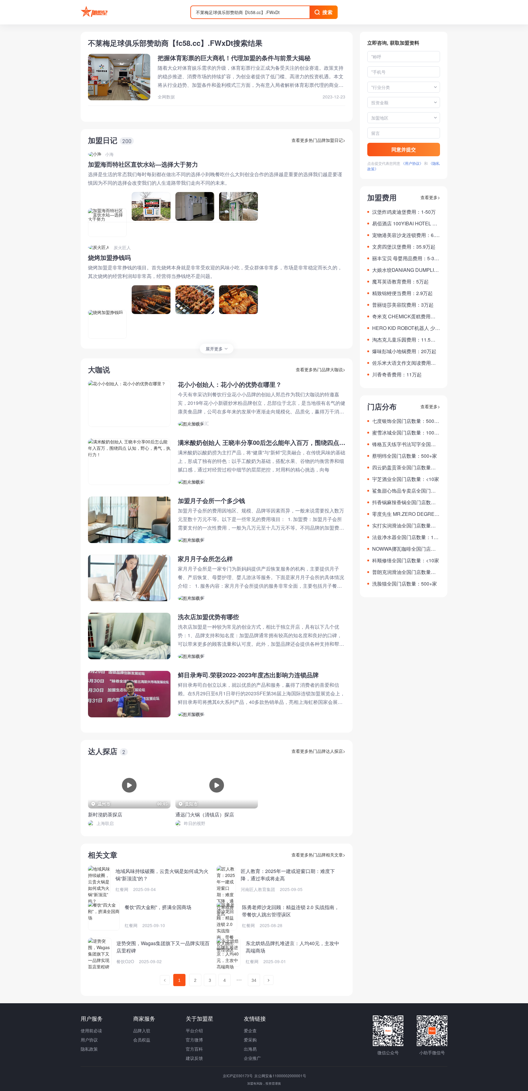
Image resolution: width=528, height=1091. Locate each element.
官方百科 (194, 1049)
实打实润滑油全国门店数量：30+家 (405, 525)
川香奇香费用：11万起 (397, 374)
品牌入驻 (141, 1030)
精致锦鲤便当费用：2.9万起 (402, 293)
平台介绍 (194, 1030)
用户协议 (89, 1039)
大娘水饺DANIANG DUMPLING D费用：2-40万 (405, 270)
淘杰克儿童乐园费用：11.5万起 (403, 339)
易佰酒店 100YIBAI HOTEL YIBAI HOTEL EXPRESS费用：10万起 (406, 223)
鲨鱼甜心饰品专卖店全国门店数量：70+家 (404, 490)
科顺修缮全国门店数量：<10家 (405, 560)
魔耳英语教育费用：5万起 (400, 281)
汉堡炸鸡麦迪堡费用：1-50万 (404, 211)
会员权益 (141, 1039)
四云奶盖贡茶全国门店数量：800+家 (405, 467)
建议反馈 (194, 1058)
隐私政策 (89, 1049)
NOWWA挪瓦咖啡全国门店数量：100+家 (404, 549)
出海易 (250, 1049)
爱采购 (250, 1039)
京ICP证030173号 (238, 1075)
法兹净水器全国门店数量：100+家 (405, 537)
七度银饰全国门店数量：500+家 (403, 421)
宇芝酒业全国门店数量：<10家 (405, 479)
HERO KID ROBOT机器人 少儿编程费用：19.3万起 (406, 328)
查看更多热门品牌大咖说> (320, 369)
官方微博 (194, 1039)
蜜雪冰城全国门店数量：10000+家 (406, 432)
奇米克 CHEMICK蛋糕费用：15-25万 (405, 316)
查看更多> (430, 197)
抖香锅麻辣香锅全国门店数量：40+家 (401, 502)
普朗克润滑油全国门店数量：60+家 (405, 572)
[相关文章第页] (165, 980)
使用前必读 (91, 1030)
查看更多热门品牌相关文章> (318, 855)
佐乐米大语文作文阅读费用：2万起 (405, 363)
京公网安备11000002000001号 (280, 1075)
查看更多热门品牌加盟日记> (318, 140)
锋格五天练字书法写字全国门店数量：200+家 (404, 444)
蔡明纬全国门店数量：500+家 (404, 455)
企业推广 (252, 1058)
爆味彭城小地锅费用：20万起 (404, 351)
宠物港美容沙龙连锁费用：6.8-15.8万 (405, 235)
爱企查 (250, 1030)
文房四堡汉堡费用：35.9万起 (403, 246)
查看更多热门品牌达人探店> (318, 751)
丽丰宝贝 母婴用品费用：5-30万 (404, 258)
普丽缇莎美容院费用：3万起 (403, 304)
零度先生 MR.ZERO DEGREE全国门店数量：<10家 (405, 514)
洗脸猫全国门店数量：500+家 (404, 583)
